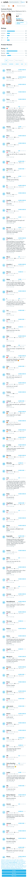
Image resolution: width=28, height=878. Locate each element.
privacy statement (13, 862)
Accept (14, 870)
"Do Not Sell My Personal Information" (12, 868)
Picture (11, 60)
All (6, 60)
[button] (21, 2)
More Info (14, 875)
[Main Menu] (1, 2)
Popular (3, 5)
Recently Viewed (21, 5)
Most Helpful (18, 60)
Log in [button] (23, 2)
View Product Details (20, 23)
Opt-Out (14, 873)
